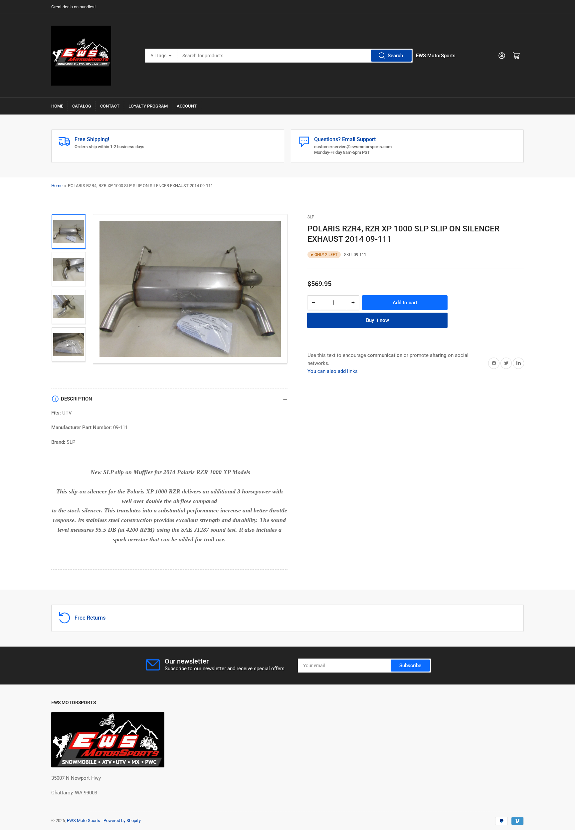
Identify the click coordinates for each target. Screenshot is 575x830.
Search (395, 56)
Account (187, 106)
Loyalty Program (148, 106)
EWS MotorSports (83, 820)
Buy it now (377, 320)
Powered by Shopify (122, 820)
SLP (310, 217)
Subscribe (410, 666)
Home (57, 106)
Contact (109, 106)
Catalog (81, 106)
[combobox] (295, 56)
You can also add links (332, 371)
